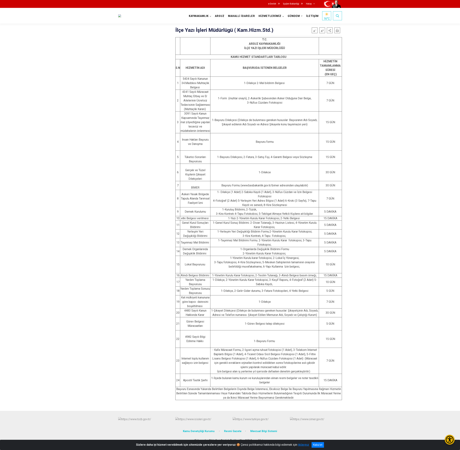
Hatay (309, 4)
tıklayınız (303, 444)
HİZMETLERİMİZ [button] (270, 16)
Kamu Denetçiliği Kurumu (199, 431)
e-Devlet (272, 4)
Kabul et (317, 444)
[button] (330, 30)
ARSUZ (219, 16)
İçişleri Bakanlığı (291, 4)
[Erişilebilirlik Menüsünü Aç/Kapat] (450, 440)
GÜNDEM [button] (294, 16)
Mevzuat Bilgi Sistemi (263, 431)
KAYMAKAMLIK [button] (199, 16)
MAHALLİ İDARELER (241, 16)
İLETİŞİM (312, 16)
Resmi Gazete (233, 431)
